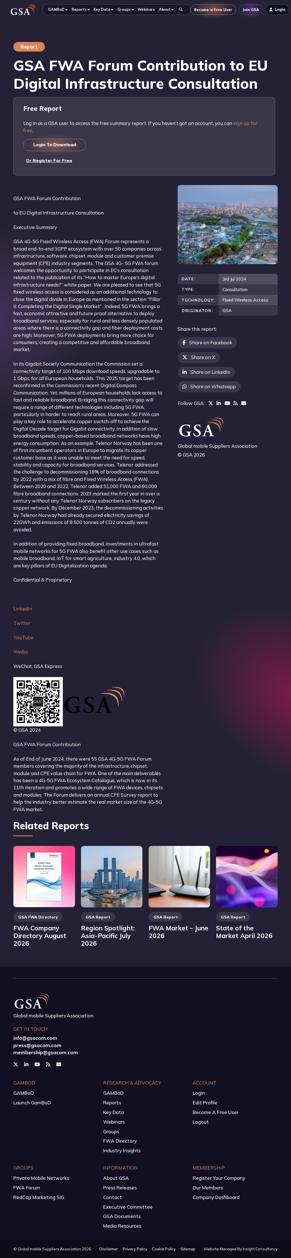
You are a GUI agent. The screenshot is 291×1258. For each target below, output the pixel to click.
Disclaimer (108, 1249)
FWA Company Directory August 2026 (39, 935)
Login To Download (54, 144)
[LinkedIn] (219, 403)
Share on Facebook (210, 342)
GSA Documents (122, 1216)
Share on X (203, 357)
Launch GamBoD (32, 1103)
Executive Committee (128, 1207)
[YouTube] (227, 403)
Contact (112, 1197)
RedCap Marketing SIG (38, 1197)
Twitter (21, 623)
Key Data (113, 1112)
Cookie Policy (164, 1249)
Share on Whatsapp (213, 386)
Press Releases (120, 1188)
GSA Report (98, 917)
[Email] (243, 403)
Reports (112, 1103)
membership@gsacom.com (45, 1052)
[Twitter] (210, 403)
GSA (227, 310)
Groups (111, 1131)
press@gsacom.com (37, 1045)
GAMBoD (23, 1093)
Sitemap (187, 1249)
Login (199, 1093)
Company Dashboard (216, 1197)
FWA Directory (120, 1141)
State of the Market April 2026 (244, 932)
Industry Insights (122, 1150)
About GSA (116, 1178)
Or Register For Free (49, 160)
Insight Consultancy (260, 1249)
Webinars (114, 1122)
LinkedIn (22, 609)
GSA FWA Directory (38, 917)
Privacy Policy (135, 1249)
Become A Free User (215, 1112)
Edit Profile (205, 1103)
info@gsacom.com (35, 1038)
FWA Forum (26, 1188)
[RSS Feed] (235, 403)
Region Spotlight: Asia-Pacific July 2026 (108, 935)
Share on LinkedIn (210, 372)
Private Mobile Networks (41, 1178)
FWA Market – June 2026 (178, 932)
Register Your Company (219, 1178)
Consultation (235, 289)
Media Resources (122, 1226)
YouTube (23, 637)
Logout (201, 1122)
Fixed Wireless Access (245, 300)
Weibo (20, 652)
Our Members (208, 1188)
